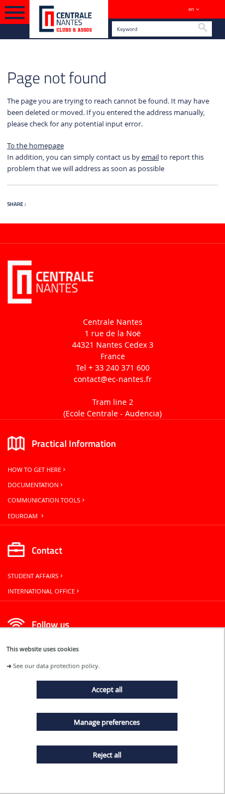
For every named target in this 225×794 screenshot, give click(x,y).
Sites (211, 9)
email (150, 157)
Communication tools (44, 500)
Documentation (33, 485)
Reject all (107, 755)
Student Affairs (33, 576)
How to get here (34, 470)
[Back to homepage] (68, 19)
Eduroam (23, 516)
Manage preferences (107, 722)
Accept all (107, 689)
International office (41, 591)
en (191, 9)
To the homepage (35, 145)
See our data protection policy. (56, 666)
